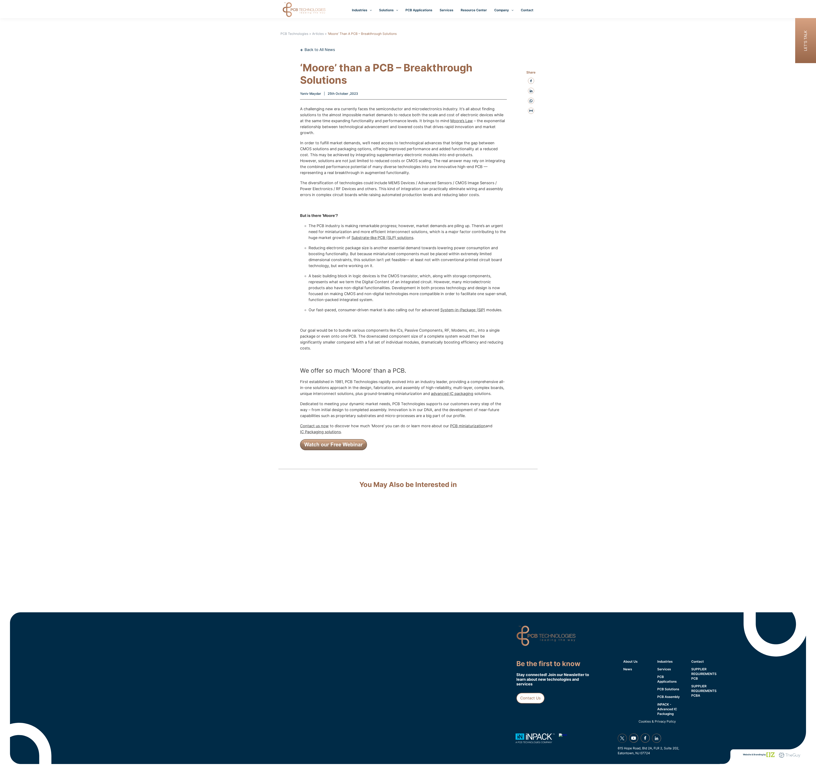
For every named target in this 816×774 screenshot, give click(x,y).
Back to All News (319, 49)
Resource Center (474, 10)
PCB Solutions (668, 689)
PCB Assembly (668, 697)
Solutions (386, 10)
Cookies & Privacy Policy (657, 721)
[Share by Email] (531, 111)
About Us (630, 661)
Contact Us (530, 698)
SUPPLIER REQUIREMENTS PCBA (704, 691)
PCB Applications (418, 10)
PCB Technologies (294, 34)
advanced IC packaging (452, 393)
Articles (318, 34)
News (627, 669)
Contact (527, 10)
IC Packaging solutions (320, 432)
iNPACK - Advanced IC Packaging (667, 709)
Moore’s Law (461, 121)
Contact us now (314, 426)
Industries (359, 10)
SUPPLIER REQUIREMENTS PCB (704, 674)
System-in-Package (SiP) (462, 310)
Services (446, 10)
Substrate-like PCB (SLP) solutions (382, 237)
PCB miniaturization (468, 426)
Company (501, 10)
